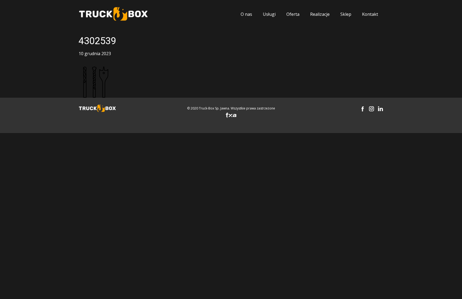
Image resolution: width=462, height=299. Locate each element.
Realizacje (320, 14)
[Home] (113, 14)
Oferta (292, 14)
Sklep (345, 14)
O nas (246, 14)
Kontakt (370, 14)
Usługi (269, 14)
